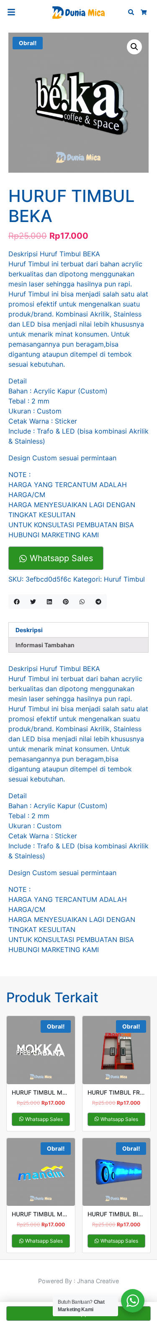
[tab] (78, 630)
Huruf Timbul (124, 579)
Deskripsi (29, 629)
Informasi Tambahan (45, 644)
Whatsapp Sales (60, 558)
